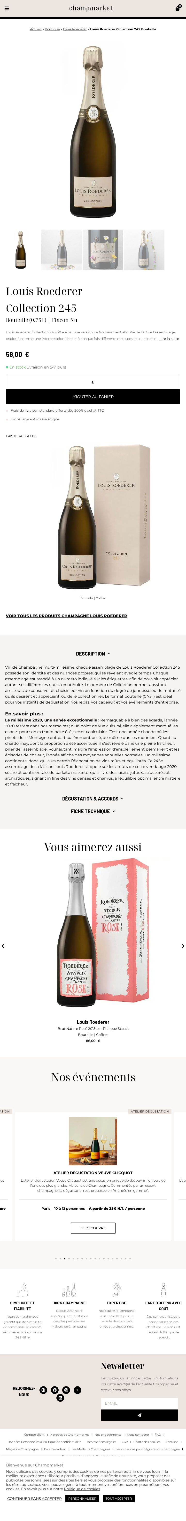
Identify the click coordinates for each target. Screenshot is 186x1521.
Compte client (34, 1434)
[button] (6, 8)
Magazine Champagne (22, 1449)
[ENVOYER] (139, 1415)
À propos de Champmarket (69, 1434)
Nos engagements (108, 1434)
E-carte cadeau (55, 1449)
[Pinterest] (43, 1390)
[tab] (93, 654)
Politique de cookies (82, 1489)
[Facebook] (55, 1390)
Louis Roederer (75, 29)
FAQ (158, 1434)
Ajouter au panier (93, 396)
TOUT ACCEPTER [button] (119, 1498)
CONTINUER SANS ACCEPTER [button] (34, 1499)
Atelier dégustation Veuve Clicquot (93, 1172)
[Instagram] (66, 1390)
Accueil (36, 29)
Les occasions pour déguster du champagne (148, 1449)
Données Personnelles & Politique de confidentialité (44, 1442)
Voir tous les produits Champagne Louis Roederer (66, 616)
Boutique (52, 29)
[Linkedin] (60, 1398)
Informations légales (101, 1442)
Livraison (172, 1442)
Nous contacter (138, 1434)
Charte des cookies (146, 1442)
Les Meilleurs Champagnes (91, 1449)
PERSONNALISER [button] (82, 1498)
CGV (125, 1442)
